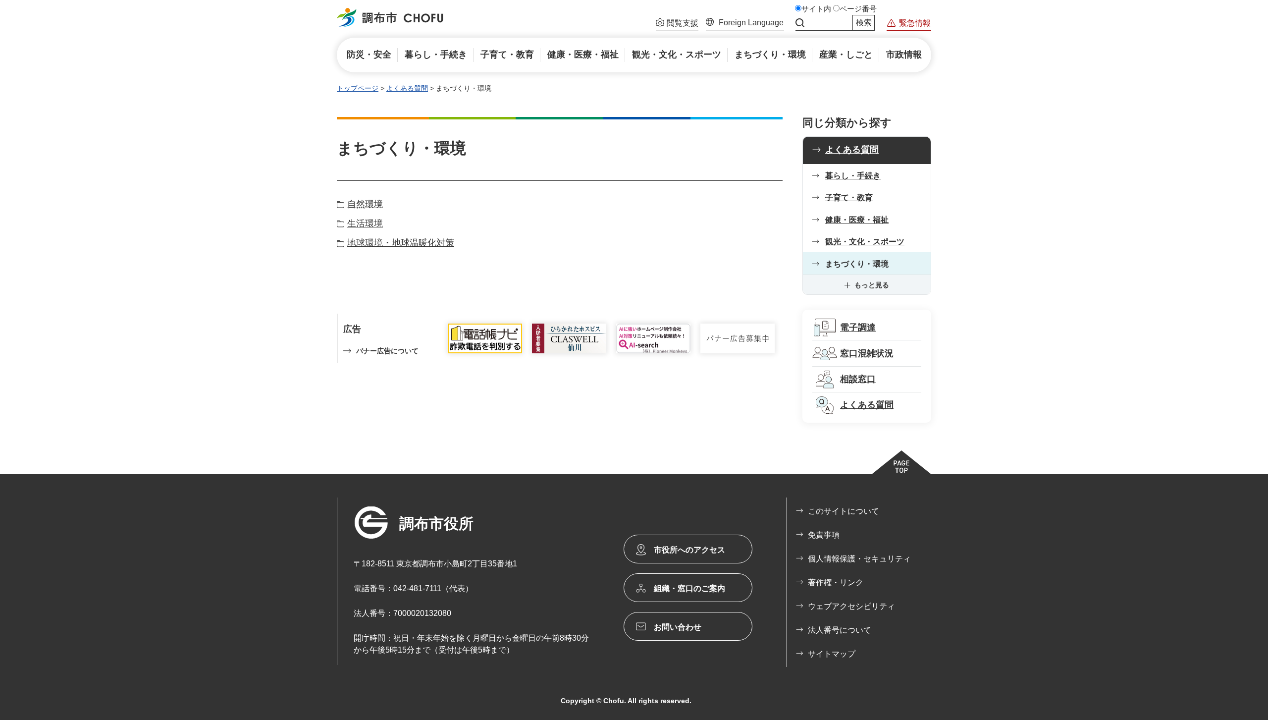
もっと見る (871, 285)
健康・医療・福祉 (857, 220)
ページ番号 (858, 9)
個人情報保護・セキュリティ (859, 558)
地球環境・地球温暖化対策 (400, 243)
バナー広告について (387, 351)
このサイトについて (843, 511)
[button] (677, 24)
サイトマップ (831, 654)
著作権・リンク (835, 582)
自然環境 (365, 204)
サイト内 (816, 9)
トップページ (357, 88)
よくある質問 (407, 88)
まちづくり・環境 (857, 264)
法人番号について (839, 630)
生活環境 (365, 223)
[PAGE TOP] (901, 462)
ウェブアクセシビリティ (851, 606)
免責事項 (824, 535)
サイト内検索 (799, 22)
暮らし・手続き (853, 175)
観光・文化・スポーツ (864, 241)
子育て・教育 (849, 197)
